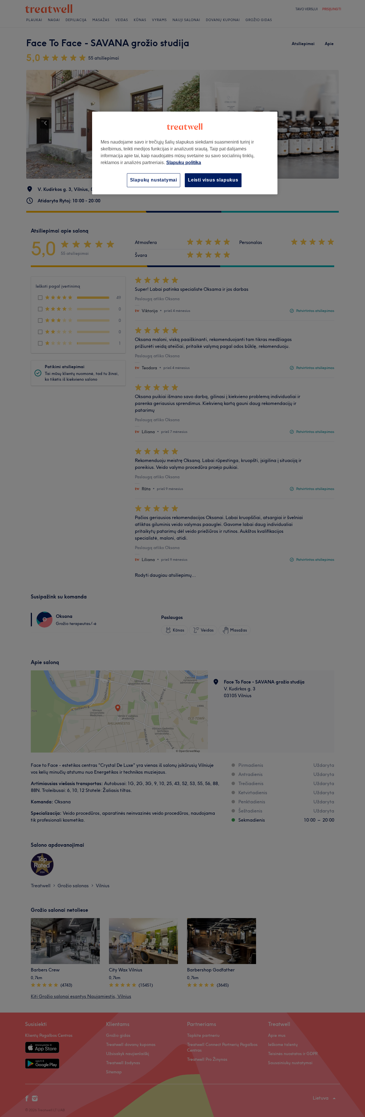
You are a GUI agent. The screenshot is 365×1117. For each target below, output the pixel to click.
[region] (184, 153)
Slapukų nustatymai (153, 180)
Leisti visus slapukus (213, 180)
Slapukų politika (183, 162)
